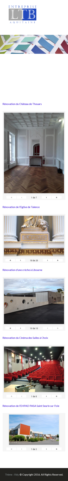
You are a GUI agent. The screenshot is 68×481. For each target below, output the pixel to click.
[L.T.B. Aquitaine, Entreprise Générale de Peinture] (22, 16)
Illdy (16, 474)
